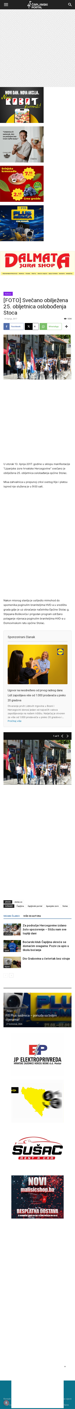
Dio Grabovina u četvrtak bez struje (46, 958)
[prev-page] (5, 975)
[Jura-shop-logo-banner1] (37, 274)
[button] (6, 4)
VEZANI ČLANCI (11, 916)
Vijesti (7, 966)
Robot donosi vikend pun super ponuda (33, 1019)
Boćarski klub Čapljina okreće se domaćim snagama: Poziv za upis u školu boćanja (46, 946)
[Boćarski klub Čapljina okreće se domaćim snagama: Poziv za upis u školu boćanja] (12, 946)
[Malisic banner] (37, 1217)
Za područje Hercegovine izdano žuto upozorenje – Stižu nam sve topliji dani (44, 929)
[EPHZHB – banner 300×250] (37, 1075)
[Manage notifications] (6, 1403)
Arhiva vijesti (65, 1398)
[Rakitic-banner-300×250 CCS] (22, 161)
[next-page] (11, 975)
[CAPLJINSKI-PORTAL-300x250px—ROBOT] (22, 122)
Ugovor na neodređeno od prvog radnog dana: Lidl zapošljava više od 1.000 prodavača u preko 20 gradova (37, 695)
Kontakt (7, 1398)
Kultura (8, 293)
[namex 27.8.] (22, 200)
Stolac (65, 906)
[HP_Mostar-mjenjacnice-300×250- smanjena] (37, 1121)
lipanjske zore (52, 906)
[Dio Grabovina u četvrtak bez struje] (12, 962)
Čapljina (20, 906)
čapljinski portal (35, 906)
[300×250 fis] (22, 223)
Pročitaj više (14, 721)
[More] (66, 326)
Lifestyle (8, 934)
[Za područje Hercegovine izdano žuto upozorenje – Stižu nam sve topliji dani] (12, 929)
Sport (7, 950)
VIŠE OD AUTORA (32, 916)
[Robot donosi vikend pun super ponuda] (38, 1010)
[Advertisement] (37, 48)
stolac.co (18, 902)
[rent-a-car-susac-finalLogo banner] (37, 1168)
